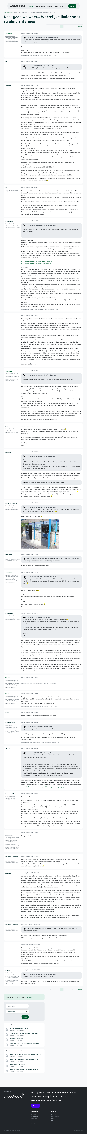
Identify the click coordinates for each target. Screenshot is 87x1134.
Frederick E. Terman (11, 503)
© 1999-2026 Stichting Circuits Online (14, 1130)
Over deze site (55, 1116)
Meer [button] (61, 6)
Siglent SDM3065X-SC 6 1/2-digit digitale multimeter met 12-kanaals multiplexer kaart (33, 1054)
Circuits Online (8, 12)
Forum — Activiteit (11, 1025)
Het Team (53, 1114)
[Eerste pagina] (47, 26)
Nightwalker (9, 221)
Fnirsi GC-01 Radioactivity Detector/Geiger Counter (24, 1059)
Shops (56, 6)
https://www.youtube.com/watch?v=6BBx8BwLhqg (36, 263)
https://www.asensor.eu (13, 977)
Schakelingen (34, 1116)
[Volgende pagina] (72, 26)
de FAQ (29, 997)
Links (32, 1121)
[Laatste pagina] (75, 26)
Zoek (25, 1017)
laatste (80, 26)
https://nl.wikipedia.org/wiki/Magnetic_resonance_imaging (46, 787)
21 (65, 26)
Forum (31, 6)
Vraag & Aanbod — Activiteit (14, 1051)
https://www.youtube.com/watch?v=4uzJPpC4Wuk (36, 261)
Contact (33, 1123)
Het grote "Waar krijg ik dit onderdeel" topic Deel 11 (24, 1033)
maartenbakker (10, 722)
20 (61, 26)
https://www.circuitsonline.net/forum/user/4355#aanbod (12, 979)
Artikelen (33, 1114)
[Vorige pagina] (50, 26)
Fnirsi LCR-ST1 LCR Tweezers (17, 1064)
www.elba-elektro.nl (10, 727)
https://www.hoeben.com (11, 974)
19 (57, 26)
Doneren (35, 1106)
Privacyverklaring (78, 1130)
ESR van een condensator (16, 1038)
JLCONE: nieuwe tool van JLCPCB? (19, 1028)
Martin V (8, 188)
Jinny (7, 833)
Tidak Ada (8, 33)
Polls (52, 1118)
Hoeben (7, 970)
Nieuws (49, 6)
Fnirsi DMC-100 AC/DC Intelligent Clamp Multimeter (24, 1069)
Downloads (34, 1118)
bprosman (8, 554)
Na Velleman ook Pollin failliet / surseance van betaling (24, 1043)
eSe (6, 426)
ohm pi (7, 749)
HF (19, 12)
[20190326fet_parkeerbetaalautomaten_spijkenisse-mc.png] (40, 533)
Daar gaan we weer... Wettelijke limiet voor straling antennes (38, 12)
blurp (7, 62)
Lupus (7, 713)
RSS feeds (53, 1121)
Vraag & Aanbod (40, 6)
